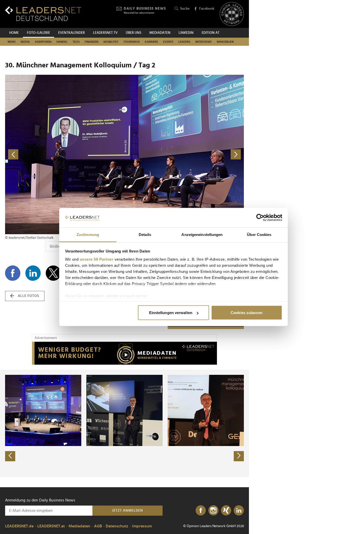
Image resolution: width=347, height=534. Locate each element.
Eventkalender (71, 33)
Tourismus (131, 41)
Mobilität (110, 41)
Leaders (184, 41)
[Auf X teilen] (53, 273)
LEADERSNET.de (19, 526)
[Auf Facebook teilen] (12, 273)
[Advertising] (124, 353)
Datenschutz (117, 526)
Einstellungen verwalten (170, 312)
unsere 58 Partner (97, 259)
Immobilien (225, 41)
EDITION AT (210, 33)
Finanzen (91, 41)
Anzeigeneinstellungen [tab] (202, 234)
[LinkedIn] (239, 511)
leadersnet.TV (105, 33)
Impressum (142, 526)
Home (14, 33)
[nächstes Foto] (184, 154)
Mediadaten (159, 33)
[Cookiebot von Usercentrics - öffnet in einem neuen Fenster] (260, 217)
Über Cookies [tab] (259, 234)
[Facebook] (201, 511)
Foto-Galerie (38, 33)
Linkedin (186, 33)
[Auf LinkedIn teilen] (33, 273)
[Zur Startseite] (43, 14)
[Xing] (226, 511)
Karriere (151, 41)
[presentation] (10, 456)
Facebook (206, 8)
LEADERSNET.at (51, 526)
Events (168, 41)
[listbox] (124, 423)
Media (25, 41)
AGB (98, 526)
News (11, 41)
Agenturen (43, 41)
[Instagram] (213, 511)
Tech (76, 41)
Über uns (133, 33)
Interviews (203, 41)
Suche (185, 8)
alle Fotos (28, 296)
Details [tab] (145, 234)
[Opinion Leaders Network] (232, 14)
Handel (62, 41)
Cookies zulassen (246, 312)
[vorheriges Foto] (64, 154)
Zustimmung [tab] (87, 234)
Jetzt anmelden (127, 510)
